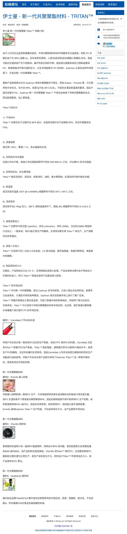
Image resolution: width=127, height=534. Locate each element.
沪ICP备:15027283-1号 (63, 526)
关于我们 (34, 4)
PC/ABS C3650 (103, 83)
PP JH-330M (102, 103)
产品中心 (47, 4)
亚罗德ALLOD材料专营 (83, 530)
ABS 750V (101, 98)
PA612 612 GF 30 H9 (105, 93)
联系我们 (112, 4)
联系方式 (94, 516)
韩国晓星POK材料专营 (65, 530)
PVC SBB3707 (102, 68)
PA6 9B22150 (102, 78)
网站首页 (32, 516)
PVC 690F (101, 58)
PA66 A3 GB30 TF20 (105, 88)
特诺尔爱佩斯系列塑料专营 (45, 530)
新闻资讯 (86, 4)
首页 (24, 4)
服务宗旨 (73, 4)
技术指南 (60, 4)
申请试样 (99, 4)
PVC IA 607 (101, 63)
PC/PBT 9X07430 (104, 73)
